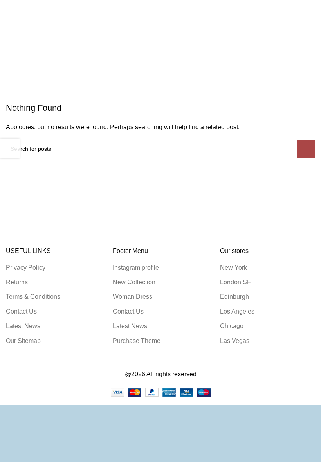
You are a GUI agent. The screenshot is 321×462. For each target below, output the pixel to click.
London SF (235, 282)
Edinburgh (234, 296)
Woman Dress (132, 296)
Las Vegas (234, 340)
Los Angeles (237, 311)
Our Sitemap (23, 340)
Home (14, 75)
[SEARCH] (306, 149)
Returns (17, 282)
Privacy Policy (25, 267)
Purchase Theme (136, 340)
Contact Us (21, 311)
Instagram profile (136, 267)
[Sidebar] (10, 148)
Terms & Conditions (33, 296)
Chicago (231, 326)
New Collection (134, 282)
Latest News (23, 326)
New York (233, 267)
